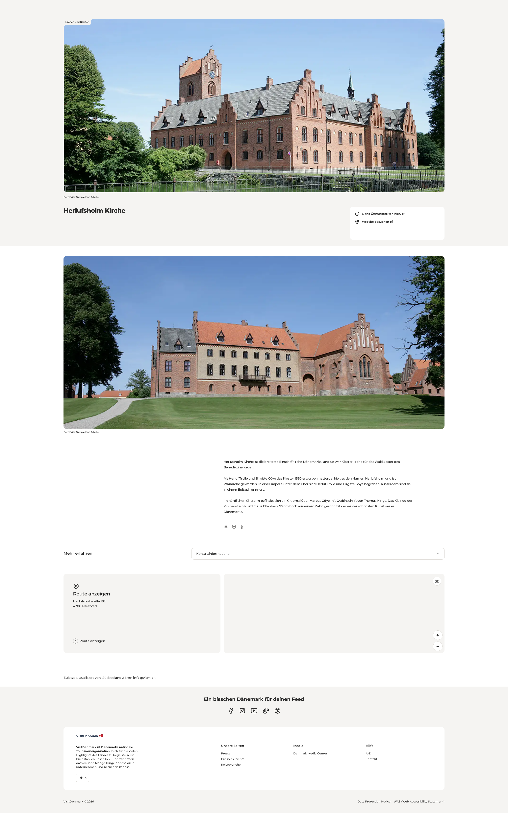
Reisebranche (231, 764)
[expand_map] (437, 581)
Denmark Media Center (310, 753)
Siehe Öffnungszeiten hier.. (381, 214)
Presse (226, 753)
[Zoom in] (438, 635)
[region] (334, 613)
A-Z (368, 753)
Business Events (232, 759)
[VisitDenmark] (89, 736)
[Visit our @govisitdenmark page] (265, 710)
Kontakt (371, 759)
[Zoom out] (438, 646)
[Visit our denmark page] (230, 710)
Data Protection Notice (374, 801)
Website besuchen (375, 221)
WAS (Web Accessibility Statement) (419, 801)
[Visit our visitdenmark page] (254, 710)
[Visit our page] (242, 710)
